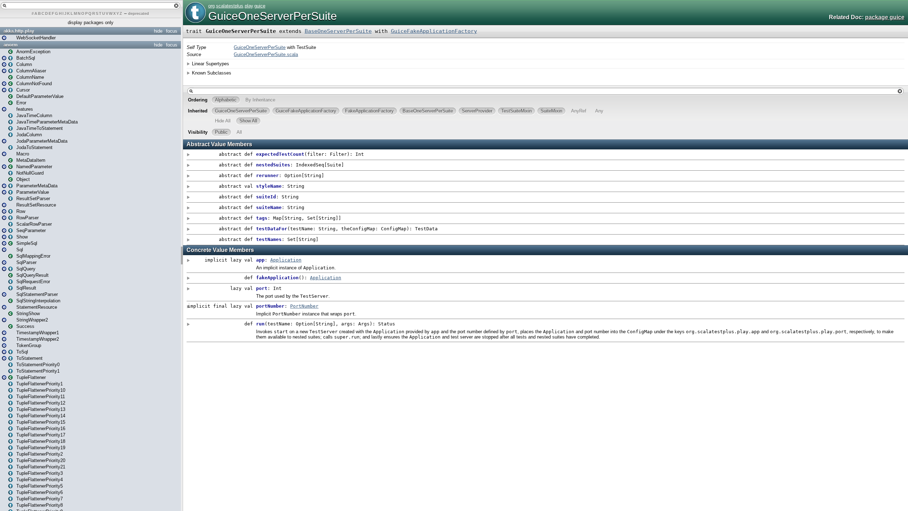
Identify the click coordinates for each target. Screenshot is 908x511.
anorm (11, 45)
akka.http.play (19, 31)
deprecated (138, 13)
